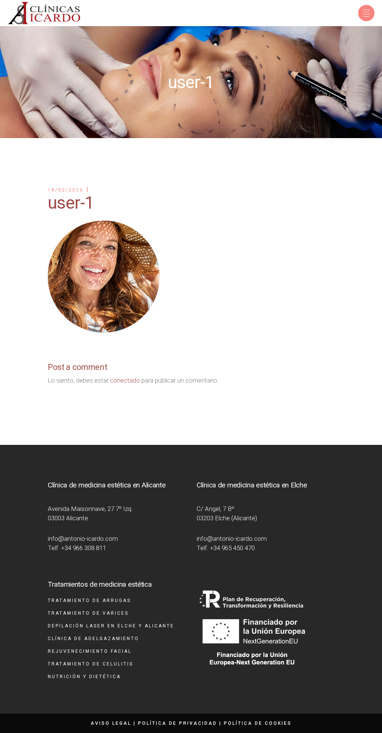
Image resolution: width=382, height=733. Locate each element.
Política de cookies (258, 723)
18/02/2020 (66, 190)
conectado (125, 380)
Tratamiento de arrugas (89, 600)
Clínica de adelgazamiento (93, 638)
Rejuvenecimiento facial (90, 651)
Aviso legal (111, 723)
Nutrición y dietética (84, 676)
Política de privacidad (177, 723)
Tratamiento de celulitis (90, 664)
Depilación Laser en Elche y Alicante (111, 625)
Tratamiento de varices (88, 613)
